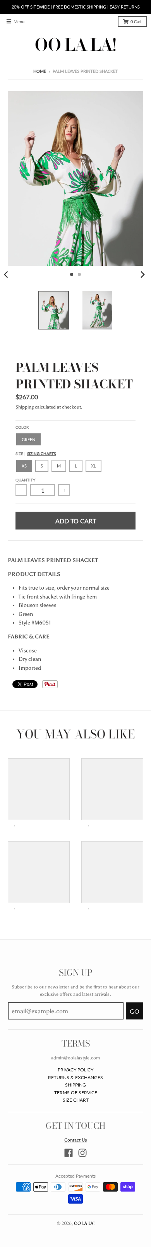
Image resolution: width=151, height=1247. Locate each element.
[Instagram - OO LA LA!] (82, 1152)
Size (35, 454)
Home (39, 71)
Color (22, 427)
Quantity (25, 480)
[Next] (142, 274)
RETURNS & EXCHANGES (75, 1077)
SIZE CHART (76, 1100)
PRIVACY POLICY (75, 1070)
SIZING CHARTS (41, 454)
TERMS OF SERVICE (75, 1092)
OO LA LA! (84, 1223)
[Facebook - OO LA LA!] (68, 1152)
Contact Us (75, 1140)
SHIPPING (75, 1085)
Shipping (24, 407)
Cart (136, 21)
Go (134, 1011)
